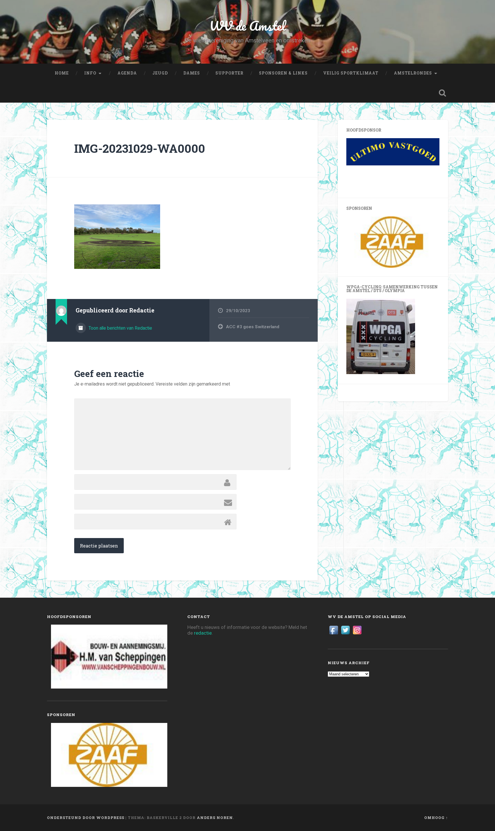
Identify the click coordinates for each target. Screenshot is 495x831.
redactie (203, 633)
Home (62, 73)
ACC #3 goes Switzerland (252, 326)
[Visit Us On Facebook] (333, 634)
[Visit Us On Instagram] (357, 634)
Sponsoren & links (283, 73)
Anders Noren (215, 817)
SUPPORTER (229, 73)
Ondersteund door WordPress (85, 817)
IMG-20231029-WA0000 (139, 148)
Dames (191, 73)
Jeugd (160, 73)
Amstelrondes (413, 73)
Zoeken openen (442, 93)
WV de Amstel (247, 25)
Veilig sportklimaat (350, 73)
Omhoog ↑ (436, 817)
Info (90, 73)
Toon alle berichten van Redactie (119, 328)
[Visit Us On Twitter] (345, 634)
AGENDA (127, 73)
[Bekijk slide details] (406, 163)
